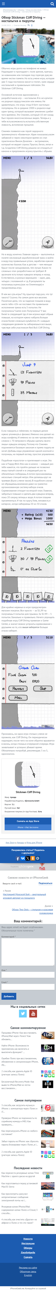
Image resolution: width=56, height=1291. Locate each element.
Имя (4, 970)
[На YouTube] (33, 1013)
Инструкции (28, 1243)
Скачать (28, 1257)
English (28, 1275)
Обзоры (28, 1248)
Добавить (9, 996)
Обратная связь (28, 1271)
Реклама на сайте (28, 1267)
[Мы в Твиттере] (23, 1013)
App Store (10, 842)
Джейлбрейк (28, 1252)
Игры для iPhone (34, 842)
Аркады (20, 842)
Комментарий (8, 936)
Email (4, 982)
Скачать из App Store (28, 821)
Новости (28, 1238)
